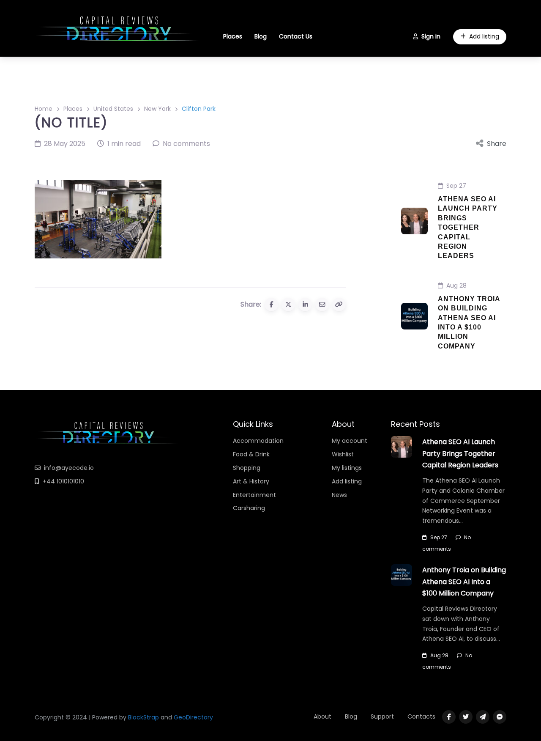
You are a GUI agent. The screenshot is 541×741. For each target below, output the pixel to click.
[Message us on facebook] (499, 717)
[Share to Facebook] (271, 304)
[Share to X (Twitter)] (288, 304)
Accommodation (258, 440)
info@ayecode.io (69, 468)
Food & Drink (251, 454)
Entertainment (254, 495)
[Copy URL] (339, 304)
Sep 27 (456, 185)
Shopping (246, 468)
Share (496, 143)
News (339, 495)
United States (113, 108)
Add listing (484, 36)
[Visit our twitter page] (466, 717)
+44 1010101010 (63, 481)
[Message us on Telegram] (482, 717)
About (322, 716)
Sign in (430, 36)
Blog (260, 36)
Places (232, 36)
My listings (347, 468)
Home (43, 108)
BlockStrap (144, 717)
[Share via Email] (322, 304)
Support (382, 716)
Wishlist (343, 454)
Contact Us (295, 36)
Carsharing (249, 508)
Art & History (251, 481)
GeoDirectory (193, 717)
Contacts (421, 716)
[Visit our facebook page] (449, 717)
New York (157, 108)
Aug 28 (456, 285)
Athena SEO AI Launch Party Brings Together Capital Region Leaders (467, 227)
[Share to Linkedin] (305, 304)
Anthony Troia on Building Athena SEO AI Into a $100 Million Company (464, 581)
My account (349, 440)
